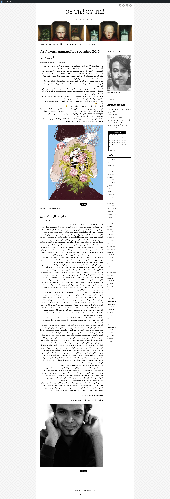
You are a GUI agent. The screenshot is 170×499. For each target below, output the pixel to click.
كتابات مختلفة (58, 44)
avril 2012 (110, 289)
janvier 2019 (110, 180)
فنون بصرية (91, 44)
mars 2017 (110, 200)
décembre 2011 (111, 301)
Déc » (114, 150)
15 (122, 141)
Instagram (127, 5)
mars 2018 (110, 188)
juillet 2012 (110, 281)
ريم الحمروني (56, 350)
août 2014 (110, 235)
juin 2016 (110, 220)
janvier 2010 (110, 336)
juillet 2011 (110, 310)
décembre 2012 (111, 272)
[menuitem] (1, 1)
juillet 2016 (110, 217)
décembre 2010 (111, 327)
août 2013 (110, 252)
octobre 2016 (111, 212)
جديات (48, 44)
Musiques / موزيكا (77, 490)
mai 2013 (110, 261)
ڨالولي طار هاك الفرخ (53, 216)
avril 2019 (110, 177)
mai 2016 (110, 223)
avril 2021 (110, 163)
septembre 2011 (111, 307)
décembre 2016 (111, 209)
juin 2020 (110, 168)
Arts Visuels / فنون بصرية (90, 490)
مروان (66, 305)
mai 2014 (110, 240)
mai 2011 (110, 315)
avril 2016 (110, 226)
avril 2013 (110, 263)
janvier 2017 (110, 206)
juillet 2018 (110, 186)
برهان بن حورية (98, 229)
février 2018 (110, 191)
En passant (71, 44)
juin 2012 (110, 284)
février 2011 (110, 324)
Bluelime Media (104, 494)
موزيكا (82, 44)
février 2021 (110, 165)
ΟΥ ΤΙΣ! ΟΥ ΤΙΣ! (85, 12)
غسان (71, 297)
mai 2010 (110, 333)
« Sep (110, 150)
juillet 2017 (110, 194)
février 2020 (110, 174)
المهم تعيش (47, 57)
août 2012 (110, 278)
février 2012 (110, 295)
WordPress (84, 494)
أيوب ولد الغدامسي (89, 315)
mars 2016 (110, 229)
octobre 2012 (111, 275)
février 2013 (110, 269)
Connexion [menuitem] (7, 1)
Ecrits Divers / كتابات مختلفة (53, 208)
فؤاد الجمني (67, 312)
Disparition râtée (112, 114)
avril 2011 (110, 318)
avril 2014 (110, 243)
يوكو (99, 297)
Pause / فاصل (49, 475)
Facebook (123, 5)
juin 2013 (110, 258)
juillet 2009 (110, 339)
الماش (88, 348)
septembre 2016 (111, 214)
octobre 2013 (111, 249)
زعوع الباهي (58, 312)
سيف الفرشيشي (67, 350)
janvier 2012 (110, 298)
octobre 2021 (111, 160)
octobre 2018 (111, 183)
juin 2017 (110, 197)
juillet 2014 (110, 238)
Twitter (120, 5)
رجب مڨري (67, 338)
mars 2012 (110, 292)
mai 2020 (110, 171)
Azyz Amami (52, 62)
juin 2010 (110, 330)
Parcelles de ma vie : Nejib (114, 117)
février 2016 (110, 232)
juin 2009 (110, 341)
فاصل (42, 44)
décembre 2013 (111, 246)
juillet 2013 (110, 255)
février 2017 (110, 203)
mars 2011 (110, 321)
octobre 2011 (111, 304)
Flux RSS (130, 5)
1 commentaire (61, 62)
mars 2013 (110, 266)
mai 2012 (110, 287)
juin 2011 (110, 313)
